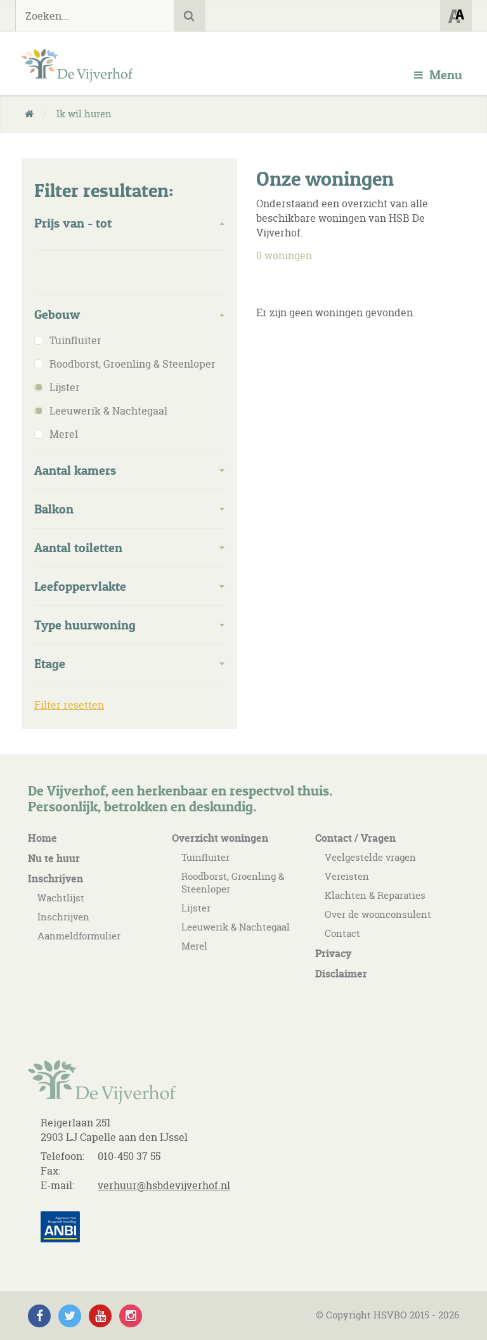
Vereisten (347, 876)
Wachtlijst (60, 898)
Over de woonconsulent (378, 914)
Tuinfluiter (205, 857)
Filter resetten (69, 705)
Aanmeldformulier (78, 936)
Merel (194, 946)
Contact (342, 933)
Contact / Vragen (355, 838)
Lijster (196, 908)
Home (42, 838)
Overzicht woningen (220, 838)
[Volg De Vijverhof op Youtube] (100, 1316)
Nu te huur (54, 858)
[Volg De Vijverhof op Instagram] (130, 1316)
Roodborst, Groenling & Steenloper (232, 883)
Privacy (333, 953)
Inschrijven (55, 879)
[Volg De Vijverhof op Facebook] (39, 1316)
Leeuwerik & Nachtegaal (235, 927)
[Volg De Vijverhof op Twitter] (69, 1316)
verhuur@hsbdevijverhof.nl (164, 1185)
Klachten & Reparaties (375, 895)
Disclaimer (341, 974)
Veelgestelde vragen (370, 857)
